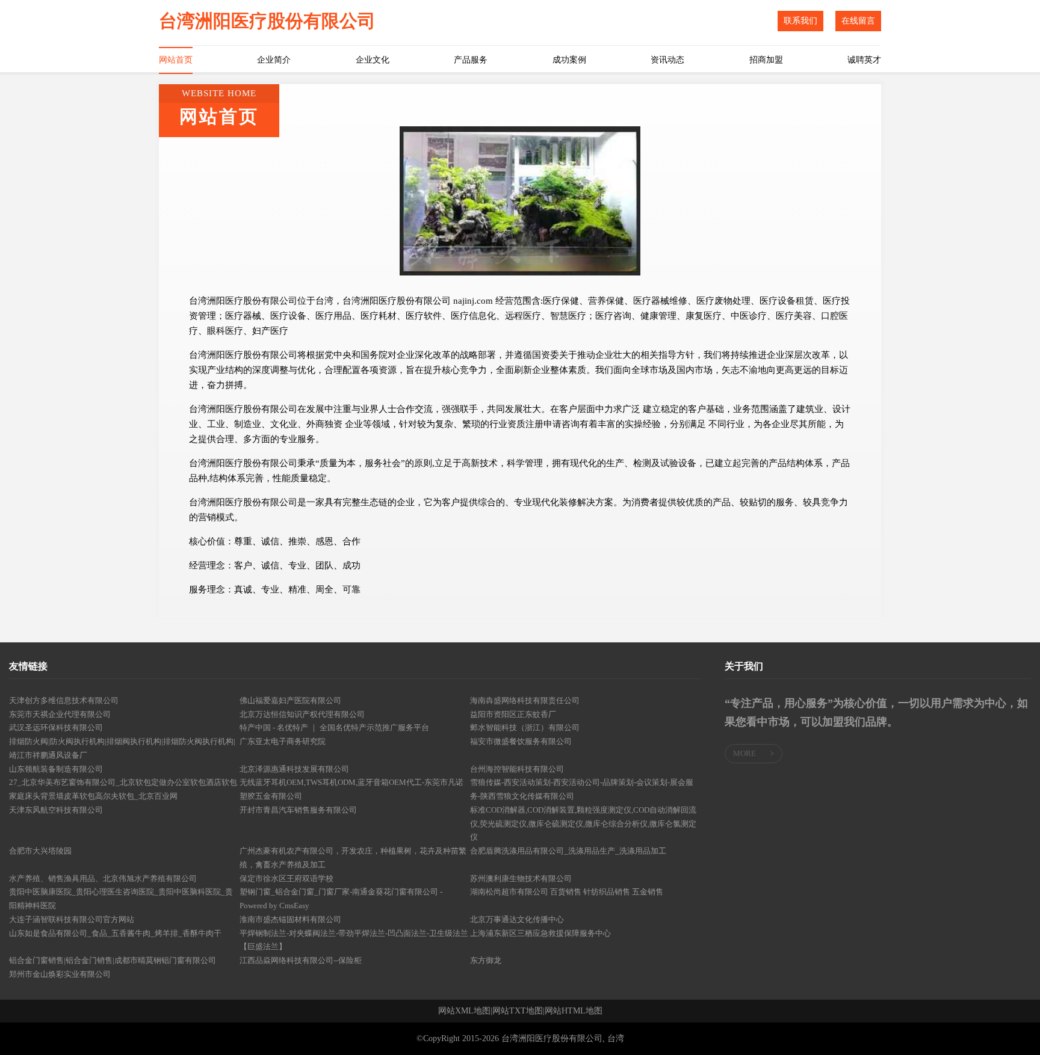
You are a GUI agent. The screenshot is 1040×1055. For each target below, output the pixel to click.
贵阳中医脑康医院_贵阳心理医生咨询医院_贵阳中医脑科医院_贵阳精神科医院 (121, 898)
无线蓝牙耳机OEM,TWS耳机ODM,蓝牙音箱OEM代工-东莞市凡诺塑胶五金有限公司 (351, 789)
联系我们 (800, 20)
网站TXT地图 (517, 1011)
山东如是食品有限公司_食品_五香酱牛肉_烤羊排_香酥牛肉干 (115, 933)
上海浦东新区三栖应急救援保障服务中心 (540, 933)
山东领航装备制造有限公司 (56, 769)
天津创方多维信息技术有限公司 (64, 700)
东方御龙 (485, 960)
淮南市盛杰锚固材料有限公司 (290, 919)
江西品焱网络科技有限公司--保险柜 (301, 960)
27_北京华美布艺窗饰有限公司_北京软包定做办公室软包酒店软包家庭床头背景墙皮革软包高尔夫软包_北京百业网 (123, 789)
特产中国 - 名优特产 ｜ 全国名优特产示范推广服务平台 (334, 727)
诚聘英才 (864, 59)
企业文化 (372, 59)
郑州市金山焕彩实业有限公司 (60, 974)
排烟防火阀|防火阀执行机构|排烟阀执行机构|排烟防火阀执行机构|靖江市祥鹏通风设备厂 (122, 748)
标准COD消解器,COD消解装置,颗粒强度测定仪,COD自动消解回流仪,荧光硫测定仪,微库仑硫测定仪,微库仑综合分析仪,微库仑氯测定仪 (583, 823)
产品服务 (471, 59)
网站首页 (176, 59)
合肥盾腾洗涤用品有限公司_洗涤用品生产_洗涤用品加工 (568, 850)
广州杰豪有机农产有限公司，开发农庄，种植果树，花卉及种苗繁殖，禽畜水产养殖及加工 (353, 857)
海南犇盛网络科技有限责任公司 (525, 700)
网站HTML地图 (573, 1011)
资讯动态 (667, 59)
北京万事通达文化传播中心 (517, 919)
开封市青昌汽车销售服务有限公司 (298, 809)
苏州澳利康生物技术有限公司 (521, 878)
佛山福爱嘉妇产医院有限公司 (290, 700)
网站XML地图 (464, 1011)
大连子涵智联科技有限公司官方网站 (71, 919)
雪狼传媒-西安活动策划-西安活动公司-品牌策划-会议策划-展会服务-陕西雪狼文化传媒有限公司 (581, 789)
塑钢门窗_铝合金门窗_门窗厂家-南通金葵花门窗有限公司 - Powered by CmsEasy (341, 898)
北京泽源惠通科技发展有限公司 (294, 769)
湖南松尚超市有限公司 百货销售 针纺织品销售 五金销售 (566, 891)
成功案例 (569, 59)
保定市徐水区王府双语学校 (286, 878)
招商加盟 (766, 59)
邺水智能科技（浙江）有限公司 (525, 727)
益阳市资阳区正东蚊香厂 (513, 714)
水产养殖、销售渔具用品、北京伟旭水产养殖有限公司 (103, 878)
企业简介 (274, 59)
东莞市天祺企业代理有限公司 (60, 714)
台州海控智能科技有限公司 (517, 769)
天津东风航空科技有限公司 (56, 809)
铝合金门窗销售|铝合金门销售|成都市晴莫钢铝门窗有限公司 (112, 960)
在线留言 (858, 20)
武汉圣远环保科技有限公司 (56, 727)
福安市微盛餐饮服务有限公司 (521, 741)
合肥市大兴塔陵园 (40, 850)
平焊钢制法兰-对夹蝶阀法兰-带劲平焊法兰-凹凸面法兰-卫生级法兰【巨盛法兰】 (354, 940)
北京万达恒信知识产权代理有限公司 (302, 714)
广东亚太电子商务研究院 (283, 741)
